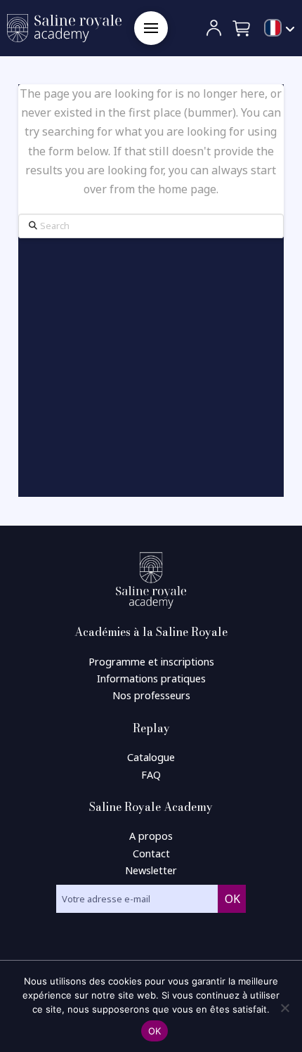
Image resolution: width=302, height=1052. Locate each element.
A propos (151, 836)
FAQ (151, 774)
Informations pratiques (151, 678)
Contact (151, 853)
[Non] (284, 1008)
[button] (151, 28)
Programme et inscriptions (151, 661)
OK (155, 1031)
